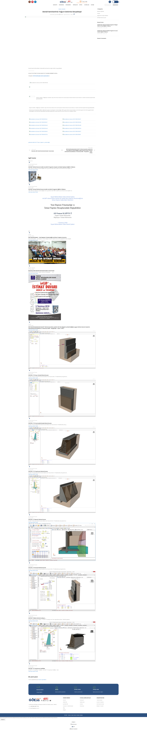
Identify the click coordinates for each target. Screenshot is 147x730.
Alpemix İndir (115, 4)
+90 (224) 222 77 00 (34, 706)
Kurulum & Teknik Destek (68, 706)
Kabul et (2, 719)
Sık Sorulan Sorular (100, 704)
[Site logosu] (73, 1)
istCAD (64, 700)
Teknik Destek (107, 4)
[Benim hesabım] (110, 2)
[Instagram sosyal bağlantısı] (29, 2)
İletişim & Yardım (100, 706)
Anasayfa (82, 700)
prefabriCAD (65, 704)
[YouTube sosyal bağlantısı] (32, 2)
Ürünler (81, 704)
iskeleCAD (65, 702)
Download (82, 706)
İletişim (64, 710)
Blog (64, 708)
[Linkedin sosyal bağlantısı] (35, 2)
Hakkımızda (82, 702)
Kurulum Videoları (100, 702)
